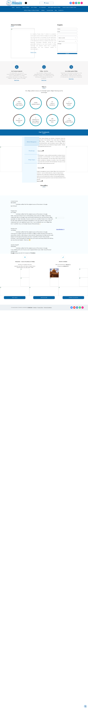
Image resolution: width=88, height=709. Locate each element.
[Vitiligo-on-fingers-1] (9, 220)
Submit (67, 53)
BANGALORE (44, 364)
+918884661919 (65, 332)
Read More (33, 52)
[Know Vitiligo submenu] (37, 7)
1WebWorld (30, 373)
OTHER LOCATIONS (73, 364)
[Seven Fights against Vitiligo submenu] (60, 7)
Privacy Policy (40, 373)
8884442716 (68, 331)
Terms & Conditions (48, 373)
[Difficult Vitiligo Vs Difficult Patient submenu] (39, 10)
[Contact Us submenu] (63, 10)
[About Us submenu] (20, 7)
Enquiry (47, 2)
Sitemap (35, 373)
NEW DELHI (14, 364)
